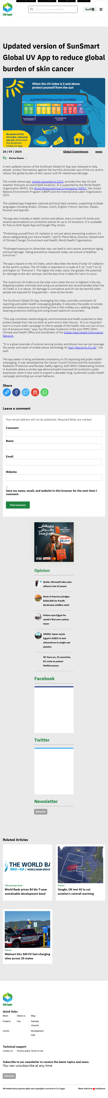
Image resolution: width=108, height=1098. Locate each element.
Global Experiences (75, 151)
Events (6, 1030)
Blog (33, 1015)
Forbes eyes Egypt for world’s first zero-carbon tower (56, 620)
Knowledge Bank (14, 885)
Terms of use (37, 1050)
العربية (88, 9)
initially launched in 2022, (48, 181)
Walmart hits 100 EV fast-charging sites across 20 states (27, 956)
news (98, 151)
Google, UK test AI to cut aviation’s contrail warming (76, 891)
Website (11, 472)
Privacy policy (23, 1050)
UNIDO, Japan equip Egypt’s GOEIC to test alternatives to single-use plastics (56, 640)
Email (9, 457)
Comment (12, 428)
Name (10, 441)
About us (21, 1015)
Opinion (42, 570)
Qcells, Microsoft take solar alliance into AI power (57, 584)
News (5, 1015)
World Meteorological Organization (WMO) (60, 188)
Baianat (101, 1088)
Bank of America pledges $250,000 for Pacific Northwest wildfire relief (56, 601)
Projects (7, 1021)
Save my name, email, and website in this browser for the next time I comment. (51, 492)
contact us (8, 1050)
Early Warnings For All (82, 347)
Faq (18, 1021)
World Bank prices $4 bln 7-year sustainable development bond (26, 891)
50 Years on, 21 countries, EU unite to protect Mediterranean (57, 661)
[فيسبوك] (16, 392)
